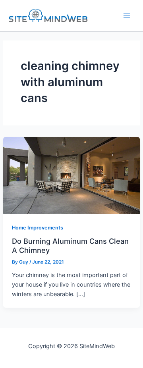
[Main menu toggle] (126, 16)
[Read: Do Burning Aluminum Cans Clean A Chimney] (71, 175)
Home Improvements (37, 228)
